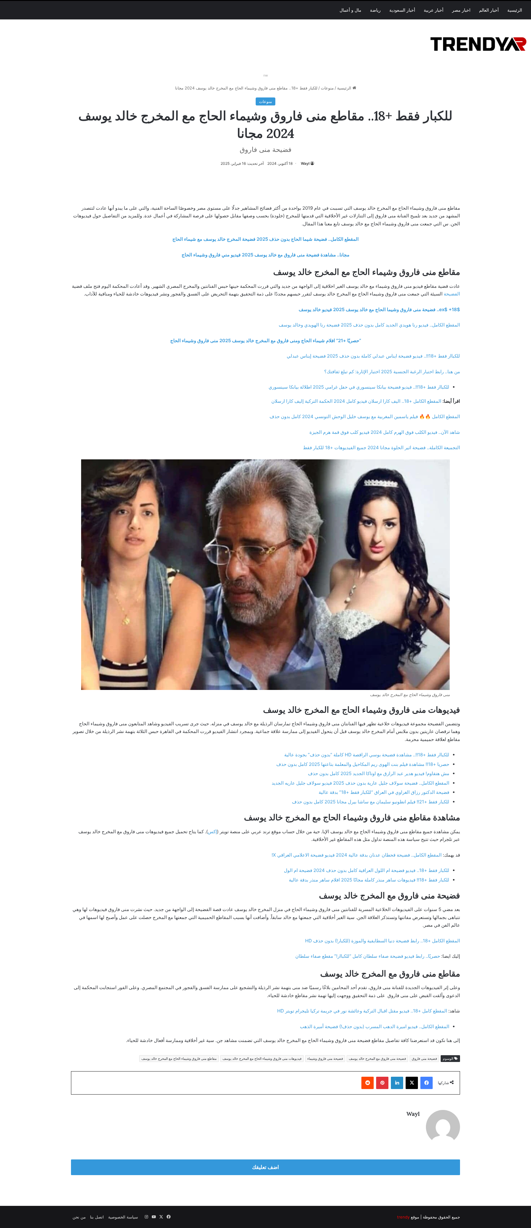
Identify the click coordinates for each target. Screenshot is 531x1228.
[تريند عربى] (478, 43)
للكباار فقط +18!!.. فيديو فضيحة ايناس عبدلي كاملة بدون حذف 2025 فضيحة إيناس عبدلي (373, 356)
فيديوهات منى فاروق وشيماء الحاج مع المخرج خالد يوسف (261, 1058)
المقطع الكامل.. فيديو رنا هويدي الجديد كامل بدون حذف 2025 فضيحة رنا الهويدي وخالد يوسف (369, 325)
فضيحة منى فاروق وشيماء (325, 1058)
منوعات (327, 87)
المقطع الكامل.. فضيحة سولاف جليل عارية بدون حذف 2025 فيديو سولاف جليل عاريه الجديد (360, 783)
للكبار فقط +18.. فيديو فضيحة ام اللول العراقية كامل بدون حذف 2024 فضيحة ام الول (366, 870)
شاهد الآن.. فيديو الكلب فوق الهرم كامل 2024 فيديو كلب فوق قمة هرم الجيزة (384, 432)
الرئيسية (514, 10)
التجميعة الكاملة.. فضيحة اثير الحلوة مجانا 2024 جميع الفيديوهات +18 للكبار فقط (381, 447)
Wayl (305, 163)
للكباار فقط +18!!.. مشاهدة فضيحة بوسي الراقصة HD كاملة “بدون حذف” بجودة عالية (366, 755)
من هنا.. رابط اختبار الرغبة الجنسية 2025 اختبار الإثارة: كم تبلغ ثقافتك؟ (392, 371)
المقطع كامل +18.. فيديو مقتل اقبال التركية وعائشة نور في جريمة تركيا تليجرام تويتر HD (362, 1011)
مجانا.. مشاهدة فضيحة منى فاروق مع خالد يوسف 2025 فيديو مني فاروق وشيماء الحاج (265, 255)
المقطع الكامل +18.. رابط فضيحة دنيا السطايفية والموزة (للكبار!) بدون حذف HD (382, 941)
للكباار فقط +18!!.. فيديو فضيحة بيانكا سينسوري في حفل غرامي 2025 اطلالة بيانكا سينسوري (359, 387)
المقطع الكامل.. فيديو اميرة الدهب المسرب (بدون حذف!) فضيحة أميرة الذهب (374, 1026)
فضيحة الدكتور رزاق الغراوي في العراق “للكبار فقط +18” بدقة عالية (384, 792)
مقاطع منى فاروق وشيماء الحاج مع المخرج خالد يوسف (179, 1058)
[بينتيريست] (382, 1083)
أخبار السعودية (402, 10)
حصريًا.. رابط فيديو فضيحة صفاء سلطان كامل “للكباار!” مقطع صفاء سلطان (367, 956)
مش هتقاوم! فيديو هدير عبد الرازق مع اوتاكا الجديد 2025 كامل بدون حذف (378, 773)
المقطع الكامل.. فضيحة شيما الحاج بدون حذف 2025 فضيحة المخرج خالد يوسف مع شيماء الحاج (265, 239)
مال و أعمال (350, 10)
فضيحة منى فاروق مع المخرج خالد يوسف (377, 1058)
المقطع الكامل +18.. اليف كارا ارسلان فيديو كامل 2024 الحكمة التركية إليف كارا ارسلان (356, 401)
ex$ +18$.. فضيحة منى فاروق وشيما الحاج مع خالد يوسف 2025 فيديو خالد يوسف (379, 309)
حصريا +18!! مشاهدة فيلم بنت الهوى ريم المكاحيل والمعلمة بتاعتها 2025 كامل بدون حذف (362, 764)
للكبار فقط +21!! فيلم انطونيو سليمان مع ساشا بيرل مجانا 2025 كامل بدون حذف (370, 802)
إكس (212, 831)
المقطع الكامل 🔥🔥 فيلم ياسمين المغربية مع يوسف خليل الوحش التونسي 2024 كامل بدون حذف (364, 416)
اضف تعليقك (265, 1167)
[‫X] (412, 1083)
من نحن (79, 1216)
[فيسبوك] (426, 1083)
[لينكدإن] (397, 1083)
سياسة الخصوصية (123, 1216)
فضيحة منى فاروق (424, 1058)
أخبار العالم (489, 10)
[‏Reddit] (367, 1083)
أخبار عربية (433, 10)
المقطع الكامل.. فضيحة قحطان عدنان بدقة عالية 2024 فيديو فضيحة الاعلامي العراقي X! (357, 855)
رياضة (375, 10)
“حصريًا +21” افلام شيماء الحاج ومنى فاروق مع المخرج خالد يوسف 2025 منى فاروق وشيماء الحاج (265, 340)
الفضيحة (452, 294)
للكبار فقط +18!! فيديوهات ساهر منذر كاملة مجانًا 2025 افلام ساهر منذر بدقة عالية (369, 880)
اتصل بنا (97, 1216)
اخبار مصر (461, 10)
